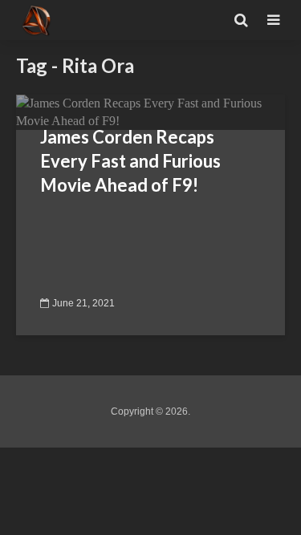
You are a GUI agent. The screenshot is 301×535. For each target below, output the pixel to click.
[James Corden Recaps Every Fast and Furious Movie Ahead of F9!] (150, 111)
